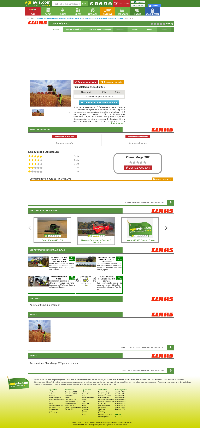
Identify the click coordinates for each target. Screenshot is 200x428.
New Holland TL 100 (72, 401)
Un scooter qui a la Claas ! (59, 278)
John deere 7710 (71, 399)
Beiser (84, 415)
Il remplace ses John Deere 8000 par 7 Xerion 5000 (106, 260)
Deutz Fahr (85, 403)
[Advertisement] (101, 55)
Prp (50, 401)
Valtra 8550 (69, 396)
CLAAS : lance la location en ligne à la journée (106, 279)
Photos (135, 30)
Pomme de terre (103, 413)
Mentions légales (102, 422)
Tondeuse (101, 409)
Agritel (51, 394)
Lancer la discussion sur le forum (100, 102)
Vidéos (149, 30)
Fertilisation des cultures (106, 401)
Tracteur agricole (104, 394)
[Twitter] (91, 4)
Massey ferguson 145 (56, 405)
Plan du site (119, 417)
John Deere (86, 392)
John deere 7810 (71, 392)
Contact (86, 422)
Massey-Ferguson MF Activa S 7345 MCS (96, 241)
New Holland (86, 394)
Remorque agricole (104, 396)
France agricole (103, 416)
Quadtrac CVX (120, 409)
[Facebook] (96, 4)
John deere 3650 (71, 394)
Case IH (84, 396)
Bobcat (84, 405)
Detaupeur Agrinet (55, 397)
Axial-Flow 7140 (120, 403)
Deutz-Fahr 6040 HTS (52, 240)
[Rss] (105, 4)
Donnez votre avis (86, 82)
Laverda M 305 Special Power (140, 240)
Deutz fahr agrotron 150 (57, 399)
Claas (84, 401)
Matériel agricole (103, 397)
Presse (92, 422)
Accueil (56, 30)
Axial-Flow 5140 (120, 407)
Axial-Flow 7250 (120, 392)
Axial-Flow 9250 (120, 396)
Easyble (84, 411)
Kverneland (85, 407)
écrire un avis (123, 4)
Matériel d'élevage (104, 405)
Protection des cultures (106, 399)
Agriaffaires (52, 392)
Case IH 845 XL (54, 413)
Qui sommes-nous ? (75, 422)
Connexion (139, 5)
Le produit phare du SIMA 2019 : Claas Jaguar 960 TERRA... (59, 260)
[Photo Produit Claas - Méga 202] (39, 331)
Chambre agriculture (105, 415)
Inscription (139, 2)
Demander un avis (113, 82)
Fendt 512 (68, 397)
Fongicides (102, 403)
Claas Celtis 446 (70, 403)
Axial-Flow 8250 (120, 394)
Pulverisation (102, 407)
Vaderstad (85, 409)
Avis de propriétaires (75, 30)
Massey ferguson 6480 (73, 407)
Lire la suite (117, 123)
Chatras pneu (53, 409)
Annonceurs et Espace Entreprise (120, 422)
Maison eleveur (87, 413)
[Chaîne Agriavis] (110, 4)
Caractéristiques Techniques (100, 30)
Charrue (101, 411)
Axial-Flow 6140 (120, 405)
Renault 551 (69, 409)
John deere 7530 (54, 407)
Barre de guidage (104, 392)
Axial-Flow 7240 (120, 401)
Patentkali (52, 396)
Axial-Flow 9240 (120, 397)
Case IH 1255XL (70, 405)
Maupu (51, 403)
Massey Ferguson (88, 397)
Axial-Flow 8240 (120, 399)
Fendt (84, 399)
